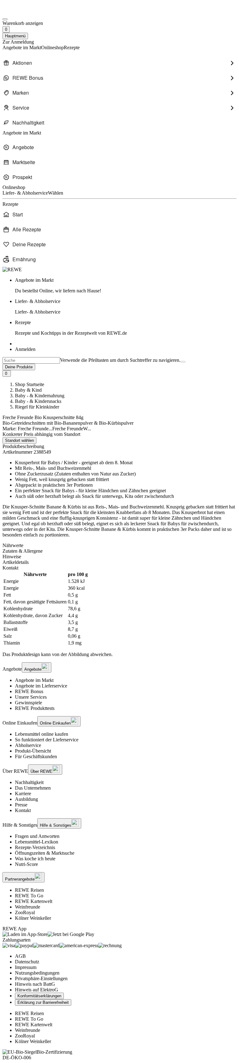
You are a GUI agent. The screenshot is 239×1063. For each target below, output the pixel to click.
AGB (20, 956)
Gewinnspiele (28, 702)
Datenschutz (27, 961)
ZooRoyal (25, 912)
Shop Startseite (29, 384)
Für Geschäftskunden (36, 756)
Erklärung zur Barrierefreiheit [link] (43, 1002)
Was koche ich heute (35, 858)
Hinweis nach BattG (35, 984)
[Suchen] (182, 362)
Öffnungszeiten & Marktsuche (44, 853)
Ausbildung (26, 799)
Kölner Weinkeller (33, 918)
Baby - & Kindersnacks (38, 401)
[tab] (119, 545)
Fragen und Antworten (37, 836)
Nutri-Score (26, 864)
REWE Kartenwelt (33, 901)
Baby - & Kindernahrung (39, 395)
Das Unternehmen (33, 788)
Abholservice (28, 745)
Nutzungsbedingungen (37, 973)
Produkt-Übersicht (33, 751)
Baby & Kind (28, 390)
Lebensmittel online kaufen (41, 734)
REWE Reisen (29, 890)
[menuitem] (119, 62)
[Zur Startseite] (23, 12)
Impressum (25, 967)
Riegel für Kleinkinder (37, 406)
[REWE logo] (12, 269)
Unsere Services (31, 697)
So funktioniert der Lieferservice (46, 739)
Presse (21, 804)
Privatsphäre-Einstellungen (41, 978)
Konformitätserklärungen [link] (39, 996)
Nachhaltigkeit (29, 782)
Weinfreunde (27, 906)
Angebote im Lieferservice (41, 685)
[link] (126, 285)
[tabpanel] (119, 609)
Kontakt (23, 810)
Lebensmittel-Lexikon (36, 841)
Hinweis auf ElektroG (36, 989)
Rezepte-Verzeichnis (35, 847)
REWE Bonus (29, 691)
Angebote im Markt (34, 680)
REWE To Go (29, 895)
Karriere (23, 793)
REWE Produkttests (34, 708)
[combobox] (31, 360)
